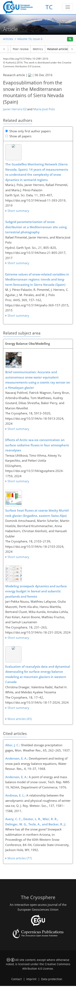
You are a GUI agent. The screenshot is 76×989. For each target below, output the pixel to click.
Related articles (58, 49)
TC (49, 7)
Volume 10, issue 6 (29, 39)
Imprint (31, 979)
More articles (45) (19, 719)
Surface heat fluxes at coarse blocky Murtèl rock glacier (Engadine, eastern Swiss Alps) (37, 513)
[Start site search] (70, 39)
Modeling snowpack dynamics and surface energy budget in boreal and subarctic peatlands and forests (36, 591)
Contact (16, 979)
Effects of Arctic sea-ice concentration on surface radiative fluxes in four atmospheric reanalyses (37, 445)
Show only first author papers (30, 131)
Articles (8, 39)
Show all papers (20, 136)
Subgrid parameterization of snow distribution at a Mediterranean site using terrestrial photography (36, 227)
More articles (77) (19, 858)
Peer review (21, 49)
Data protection (51, 979)
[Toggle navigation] (67, 7)
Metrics (38, 49)
